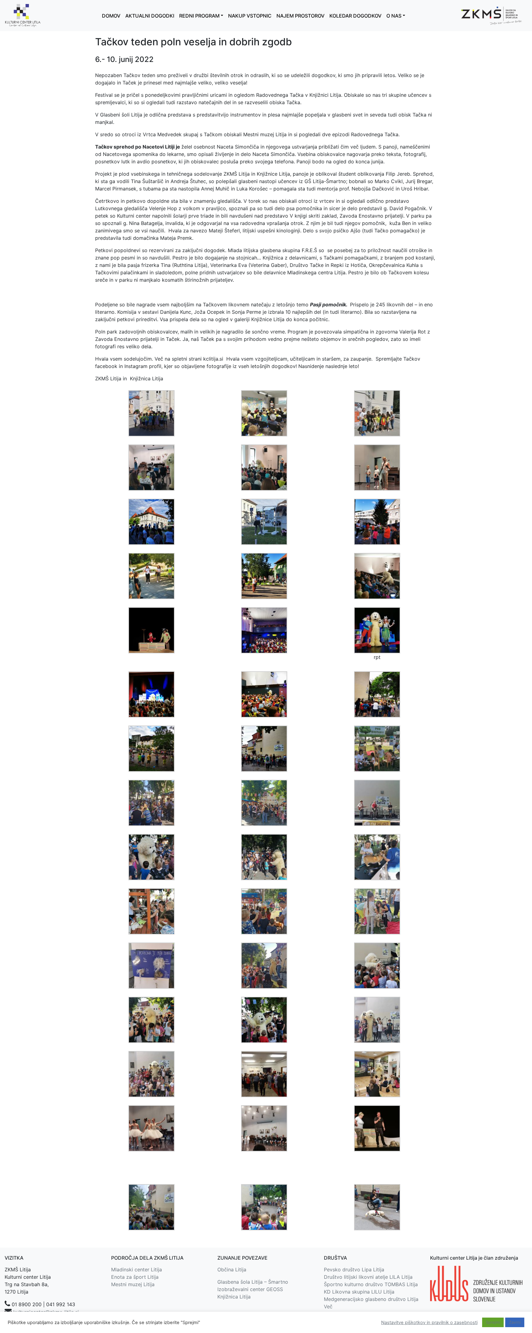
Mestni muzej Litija (133, 1284)
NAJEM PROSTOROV (300, 16)
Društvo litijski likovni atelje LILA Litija (368, 1277)
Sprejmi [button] (493, 1322)
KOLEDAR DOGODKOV (355, 16)
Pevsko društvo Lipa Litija (354, 1269)
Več (328, 1306)
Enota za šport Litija (135, 1277)
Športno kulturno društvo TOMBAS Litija (371, 1284)
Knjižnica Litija (234, 1297)
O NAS (393, 16)
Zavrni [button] (515, 1322)
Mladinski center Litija (136, 1269)
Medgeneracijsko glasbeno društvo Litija (371, 1299)
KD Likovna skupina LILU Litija (359, 1292)
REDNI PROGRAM (199, 16)
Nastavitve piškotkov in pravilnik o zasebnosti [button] (429, 1322)
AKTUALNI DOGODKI (149, 16)
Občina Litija (231, 1269)
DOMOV (111, 16)
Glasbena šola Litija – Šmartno (252, 1282)
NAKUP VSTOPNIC (250, 16)
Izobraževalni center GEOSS (250, 1289)
